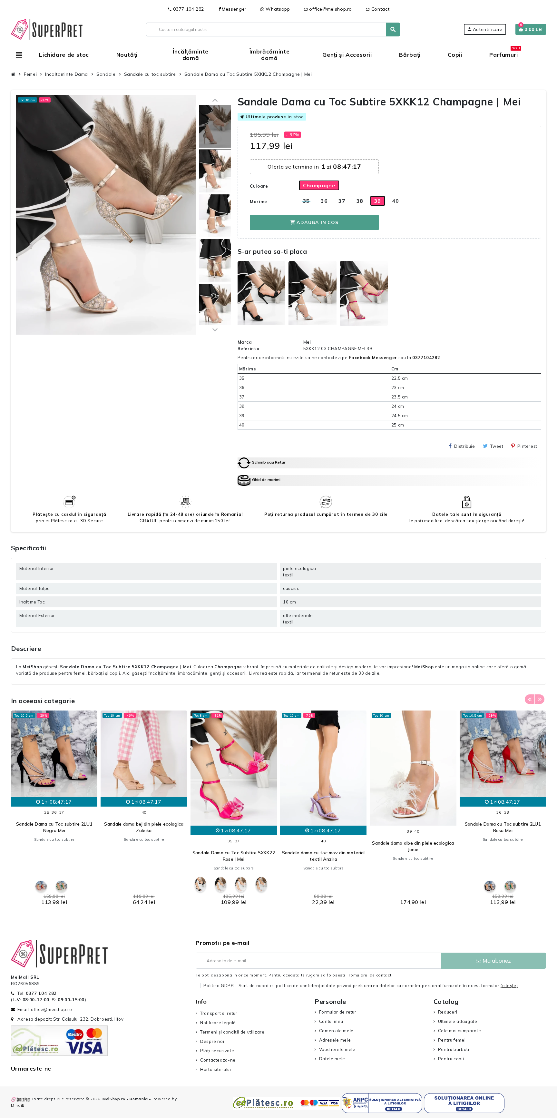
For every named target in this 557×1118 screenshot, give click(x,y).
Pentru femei (451, 1040)
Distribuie (464, 446)
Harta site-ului (215, 1069)
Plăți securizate (217, 1050)
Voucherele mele (337, 1049)
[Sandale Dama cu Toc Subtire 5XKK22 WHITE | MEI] (261, 884)
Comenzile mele (336, 1030)
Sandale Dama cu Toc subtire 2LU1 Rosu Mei (503, 827)
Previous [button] (529, 699)
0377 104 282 (186, 9)
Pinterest (527, 446)
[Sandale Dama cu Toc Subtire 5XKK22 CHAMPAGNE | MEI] (241, 884)
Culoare (259, 186)
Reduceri (447, 1012)
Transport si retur (218, 1013)
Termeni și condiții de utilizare (232, 1032)
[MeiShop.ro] (47, 28)
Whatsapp (277, 9)
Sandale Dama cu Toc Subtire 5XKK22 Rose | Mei (233, 856)
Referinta (249, 348)
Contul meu (331, 1021)
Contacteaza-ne (218, 1060)
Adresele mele (335, 1040)
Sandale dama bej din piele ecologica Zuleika (143, 827)
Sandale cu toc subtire (54, 839)
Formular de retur (338, 1012)
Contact (377, 9)
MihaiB (18, 1105)
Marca (245, 342)
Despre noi (212, 1041)
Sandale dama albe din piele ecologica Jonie (413, 846)
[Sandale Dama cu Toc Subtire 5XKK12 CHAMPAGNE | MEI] (215, 127)
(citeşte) (509, 985)
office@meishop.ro (328, 9)
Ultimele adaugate (457, 1021)
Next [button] (539, 699)
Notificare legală (218, 1022)
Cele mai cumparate (459, 1030)
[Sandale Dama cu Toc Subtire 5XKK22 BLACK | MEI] (200, 884)
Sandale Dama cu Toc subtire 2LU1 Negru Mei (54, 827)
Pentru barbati (453, 1049)
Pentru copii (451, 1058)
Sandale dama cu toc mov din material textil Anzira (323, 856)
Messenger (234, 9)
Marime (258, 201)
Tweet (496, 446)
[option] (54, 810)
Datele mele (332, 1058)
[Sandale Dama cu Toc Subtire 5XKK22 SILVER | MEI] (220, 884)
